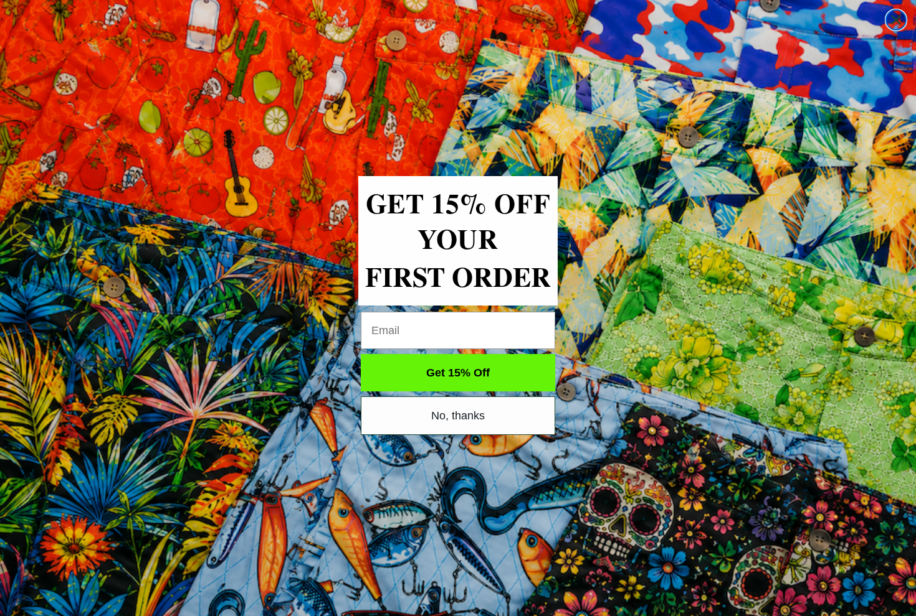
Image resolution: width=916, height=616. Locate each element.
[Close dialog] (896, 20)
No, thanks (458, 415)
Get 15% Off (458, 372)
